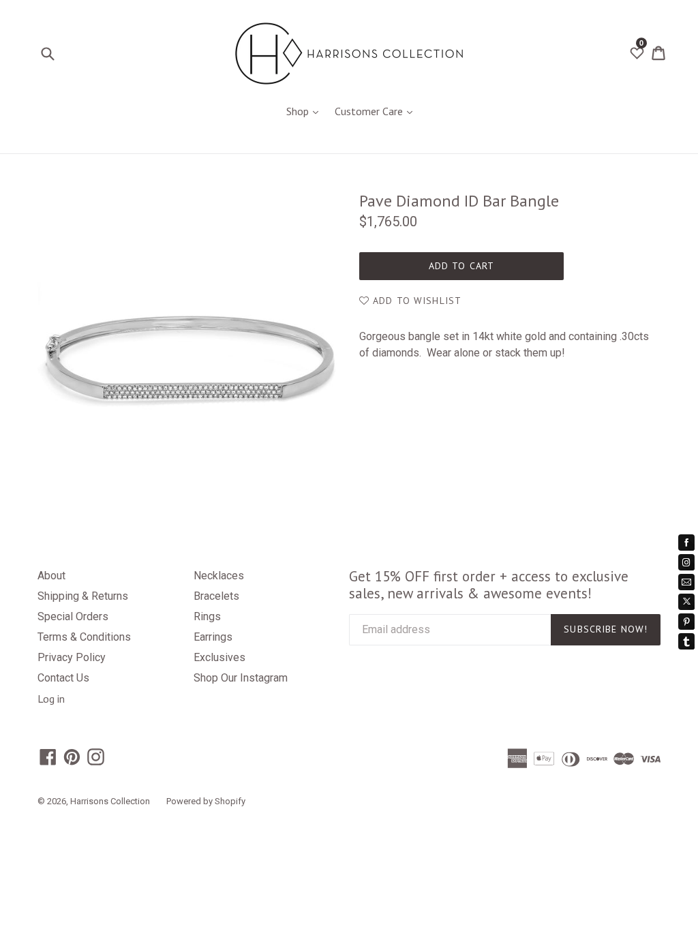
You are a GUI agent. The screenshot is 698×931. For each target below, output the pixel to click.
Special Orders (72, 616)
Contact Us (63, 677)
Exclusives (219, 657)
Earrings (213, 636)
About (51, 575)
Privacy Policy (71, 657)
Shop (305, 111)
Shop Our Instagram (241, 677)
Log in (51, 698)
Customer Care (377, 111)
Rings (207, 616)
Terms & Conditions (84, 636)
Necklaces (219, 575)
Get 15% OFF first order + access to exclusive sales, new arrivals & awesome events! (488, 585)
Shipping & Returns (82, 596)
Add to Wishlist (415, 300)
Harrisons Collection (110, 801)
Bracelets (216, 596)
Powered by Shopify (205, 801)
